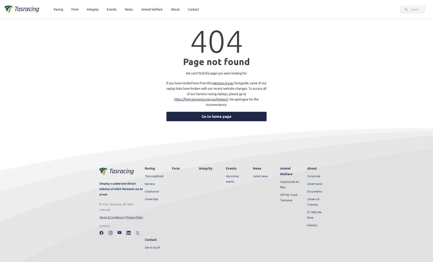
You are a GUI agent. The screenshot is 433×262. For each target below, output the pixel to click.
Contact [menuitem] (151, 240)
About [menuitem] (312, 168)
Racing (58, 9)
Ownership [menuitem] (151, 199)
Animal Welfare (152, 9)
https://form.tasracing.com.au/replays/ (201, 99)
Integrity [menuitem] (205, 168)
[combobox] (415, 9)
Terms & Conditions (111, 217)
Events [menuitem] (231, 168)
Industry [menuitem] (312, 225)
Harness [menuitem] (150, 183)
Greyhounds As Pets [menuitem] (289, 184)
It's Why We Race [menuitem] (314, 215)
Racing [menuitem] (150, 168)
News (129, 9)
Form (74, 9)
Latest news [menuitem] (260, 176)
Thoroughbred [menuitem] (154, 176)
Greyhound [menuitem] (152, 191)
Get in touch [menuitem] (152, 247)
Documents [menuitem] (314, 191)
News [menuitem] (257, 168)
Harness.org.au (222, 83)
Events (112, 9)
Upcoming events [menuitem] (232, 179)
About (175, 9)
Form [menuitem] (176, 168)
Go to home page (216, 116)
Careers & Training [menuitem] (313, 202)
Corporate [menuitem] (313, 176)
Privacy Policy (134, 217)
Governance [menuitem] (314, 183)
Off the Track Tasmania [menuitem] (288, 197)
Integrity (93, 9)
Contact (193, 9)
